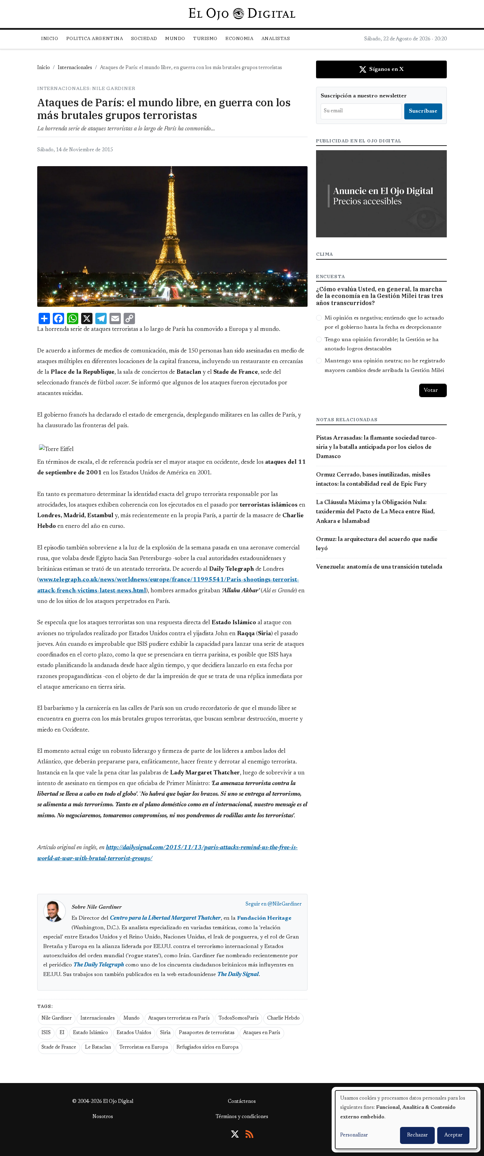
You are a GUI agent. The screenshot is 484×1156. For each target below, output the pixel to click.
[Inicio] (242, 14)
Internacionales (75, 68)
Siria (165, 1033)
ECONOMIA (239, 38)
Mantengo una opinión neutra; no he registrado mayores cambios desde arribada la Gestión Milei (385, 365)
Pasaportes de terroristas (207, 1033)
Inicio (49, 38)
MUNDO (175, 38)
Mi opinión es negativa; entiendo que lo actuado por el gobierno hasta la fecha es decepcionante (384, 322)
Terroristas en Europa (143, 1047)
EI (62, 1033)
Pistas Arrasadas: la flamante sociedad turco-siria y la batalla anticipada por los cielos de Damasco (376, 447)
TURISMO (205, 38)
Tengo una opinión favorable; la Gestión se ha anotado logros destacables (382, 344)
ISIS (46, 1033)
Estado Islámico (90, 1033)
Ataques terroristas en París (179, 1018)
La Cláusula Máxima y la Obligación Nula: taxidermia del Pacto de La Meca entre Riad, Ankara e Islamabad (375, 512)
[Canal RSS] (249, 1134)
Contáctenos (242, 1101)
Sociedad (144, 38)
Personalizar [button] (354, 1135)
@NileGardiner (285, 904)
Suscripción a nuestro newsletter (364, 96)
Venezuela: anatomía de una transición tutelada (379, 567)
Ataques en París (261, 1033)
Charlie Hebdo (283, 1018)
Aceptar (453, 1135)
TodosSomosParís (239, 1018)
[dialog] (406, 1119)
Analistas (275, 38)
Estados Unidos (134, 1033)
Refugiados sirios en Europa (207, 1047)
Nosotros (102, 1117)
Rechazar (417, 1135)
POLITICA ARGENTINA (94, 38)
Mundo (131, 1018)
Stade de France (58, 1047)
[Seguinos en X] (235, 1134)
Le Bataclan (98, 1047)
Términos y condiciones (242, 1117)
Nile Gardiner (56, 1018)
